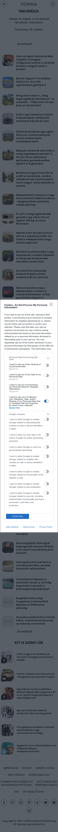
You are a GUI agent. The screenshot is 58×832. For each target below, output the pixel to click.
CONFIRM (17, 516)
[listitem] (29, 358)
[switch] (46, 365)
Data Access (29, 527)
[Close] (52, 305)
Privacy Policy (45, 527)
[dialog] (29, 416)
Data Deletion (12, 527)
